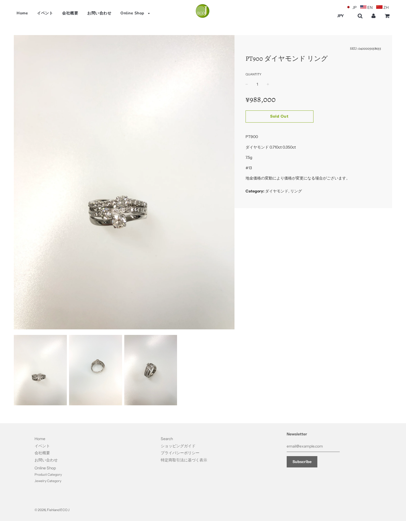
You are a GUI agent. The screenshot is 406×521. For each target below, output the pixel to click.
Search (167, 438)
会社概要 (70, 13)
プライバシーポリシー (180, 452)
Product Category (48, 474)
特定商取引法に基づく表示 (184, 459)
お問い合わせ (99, 13)
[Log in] (373, 15)
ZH (386, 7)
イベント (45, 13)
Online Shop (132, 13)
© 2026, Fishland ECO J (52, 510)
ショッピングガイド (178, 445)
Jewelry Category (48, 481)
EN (370, 7)
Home (22, 13)
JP (354, 7)
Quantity (253, 74)
